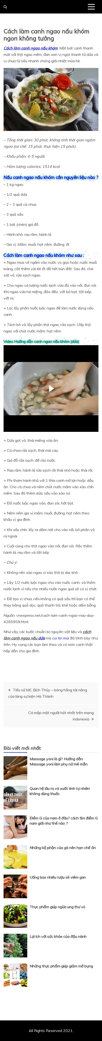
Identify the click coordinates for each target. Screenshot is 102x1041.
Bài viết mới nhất (22, 748)
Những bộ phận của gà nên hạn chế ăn (63, 847)
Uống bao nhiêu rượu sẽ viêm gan (58, 877)
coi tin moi (60, 638)
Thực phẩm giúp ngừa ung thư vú (57, 906)
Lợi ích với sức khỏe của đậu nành (58, 936)
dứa (41, 638)
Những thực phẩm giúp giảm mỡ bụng (61, 966)
